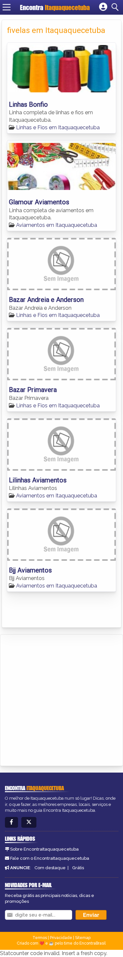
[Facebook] (11, 822)
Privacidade (61, 937)
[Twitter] (28, 822)
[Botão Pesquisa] (116, 7)
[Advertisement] (61, 699)
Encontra (55, 7)
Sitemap (83, 937)
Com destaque (50, 867)
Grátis (78, 867)
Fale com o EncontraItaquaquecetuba (49, 858)
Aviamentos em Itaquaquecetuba (56, 225)
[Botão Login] (103, 7)
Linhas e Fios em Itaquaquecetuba (58, 127)
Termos (39, 937)
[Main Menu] (6, 7)
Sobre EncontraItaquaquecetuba (44, 849)
